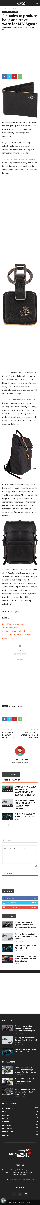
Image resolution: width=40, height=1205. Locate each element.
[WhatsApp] (20, 76)
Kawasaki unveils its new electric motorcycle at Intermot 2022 (25, 1091)
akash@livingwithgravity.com (24, 1179)
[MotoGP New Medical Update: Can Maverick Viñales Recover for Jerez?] (7, 789)
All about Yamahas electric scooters (17, 631)
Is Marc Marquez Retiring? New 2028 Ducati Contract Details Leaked (25, 958)
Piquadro (21, 706)
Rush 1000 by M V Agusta (13, 624)
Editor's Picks (12, 8)
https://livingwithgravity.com (20, 762)
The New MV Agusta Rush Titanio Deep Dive (24, 817)
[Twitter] (9, 76)
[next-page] (7, 825)
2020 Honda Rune (10, 627)
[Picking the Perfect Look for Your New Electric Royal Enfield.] (7, 803)
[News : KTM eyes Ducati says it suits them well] (7, 1081)
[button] (3, 3)
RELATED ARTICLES (11, 775)
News (15, 12)
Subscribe (32, 907)
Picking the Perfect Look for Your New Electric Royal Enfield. (25, 804)
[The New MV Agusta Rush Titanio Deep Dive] (7, 816)
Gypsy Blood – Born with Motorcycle (8, 734)
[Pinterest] (14, 76)
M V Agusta (15, 611)
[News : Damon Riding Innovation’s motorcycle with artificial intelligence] (7, 1070)
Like (35, 898)
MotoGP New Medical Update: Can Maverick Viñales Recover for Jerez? (25, 791)
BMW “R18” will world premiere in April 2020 (29, 734)
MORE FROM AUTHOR (12, 780)
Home (4, 8)
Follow (33, 902)
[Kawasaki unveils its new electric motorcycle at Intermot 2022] (7, 1091)
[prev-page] (3, 825)
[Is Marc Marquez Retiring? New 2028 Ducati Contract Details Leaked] (7, 959)
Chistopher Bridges (10, 27)
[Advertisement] (20, 53)
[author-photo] (20, 756)
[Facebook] (4, 76)
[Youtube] (26, 1194)
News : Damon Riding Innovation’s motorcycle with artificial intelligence (25, 1069)
